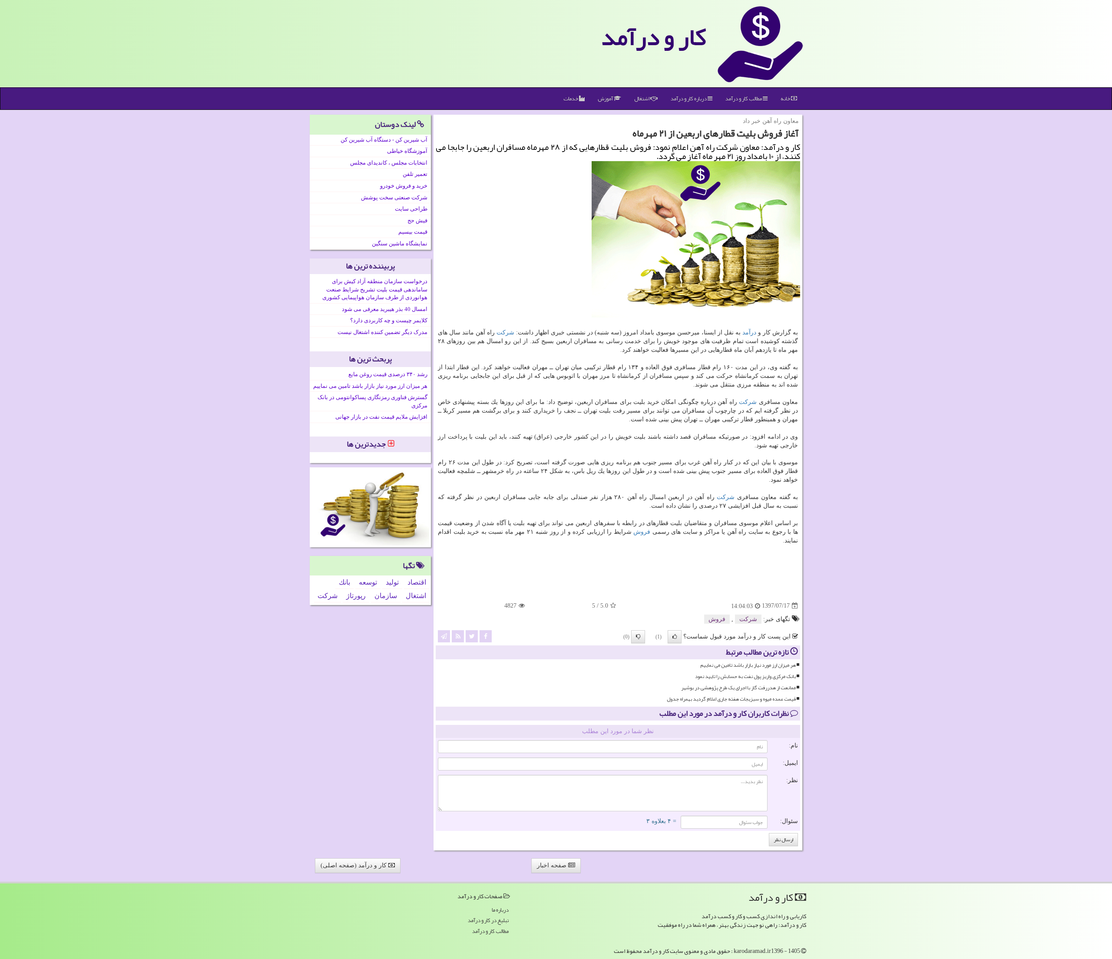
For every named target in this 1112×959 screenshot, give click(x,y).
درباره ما (500, 910)
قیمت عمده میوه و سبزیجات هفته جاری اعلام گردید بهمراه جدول (731, 699)
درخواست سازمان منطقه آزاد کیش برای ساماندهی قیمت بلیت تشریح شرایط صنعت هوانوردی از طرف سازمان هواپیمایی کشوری (374, 289)
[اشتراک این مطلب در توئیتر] (472, 635)
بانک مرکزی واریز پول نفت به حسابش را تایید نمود (745, 676)
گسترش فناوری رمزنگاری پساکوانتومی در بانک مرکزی (372, 401)
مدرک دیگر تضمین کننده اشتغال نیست (382, 332)
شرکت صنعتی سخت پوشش (394, 197)
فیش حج (417, 220)
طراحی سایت (411, 208)
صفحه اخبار (552, 865)
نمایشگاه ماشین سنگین (399, 243)
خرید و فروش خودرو (403, 185)
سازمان (385, 595)
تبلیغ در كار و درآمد (488, 921)
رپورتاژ (356, 595)
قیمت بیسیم (412, 231)
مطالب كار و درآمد (744, 98)
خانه (786, 98)
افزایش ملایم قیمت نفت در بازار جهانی (381, 416)
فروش (641, 532)
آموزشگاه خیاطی (407, 151)
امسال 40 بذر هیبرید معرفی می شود (384, 309)
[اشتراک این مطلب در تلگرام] (444, 635)
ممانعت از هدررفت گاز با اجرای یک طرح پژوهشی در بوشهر (738, 688)
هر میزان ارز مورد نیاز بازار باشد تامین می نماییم (748, 665)
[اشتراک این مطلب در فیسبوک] (486, 635)
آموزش (606, 98)
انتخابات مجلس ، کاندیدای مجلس (388, 162)
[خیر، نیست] (638, 636)
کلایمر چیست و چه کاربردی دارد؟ (388, 320)
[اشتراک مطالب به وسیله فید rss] (458, 635)
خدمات (571, 98)
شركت (505, 332)
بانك (344, 582)
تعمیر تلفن (415, 174)
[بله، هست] (675, 636)
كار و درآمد (653, 37)
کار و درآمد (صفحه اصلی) (354, 865)
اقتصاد (416, 582)
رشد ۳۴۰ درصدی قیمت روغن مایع (387, 374)
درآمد (749, 332)
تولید (392, 582)
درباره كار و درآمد (689, 98)
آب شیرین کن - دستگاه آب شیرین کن (384, 139)
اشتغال (642, 98)
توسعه (368, 582)
